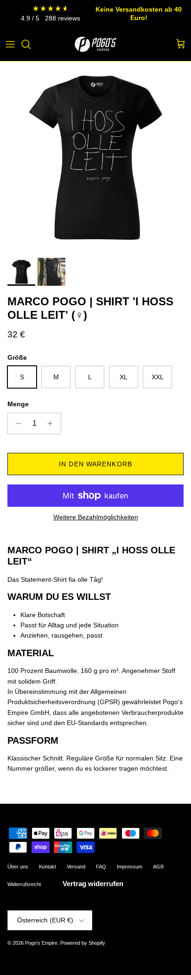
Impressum (129, 866)
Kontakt (47, 866)
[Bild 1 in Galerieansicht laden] (95, 157)
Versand (76, 866)
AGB (158, 866)
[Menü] (10, 44)
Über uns (17, 866)
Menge (18, 404)
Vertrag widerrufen (93, 884)
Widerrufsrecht (24, 884)
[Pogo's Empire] (95, 44)
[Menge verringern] (16, 423)
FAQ (101, 866)
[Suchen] (30, 44)
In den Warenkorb (95, 464)
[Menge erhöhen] (53, 423)
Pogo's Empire (41, 943)
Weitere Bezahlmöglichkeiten (95, 517)
